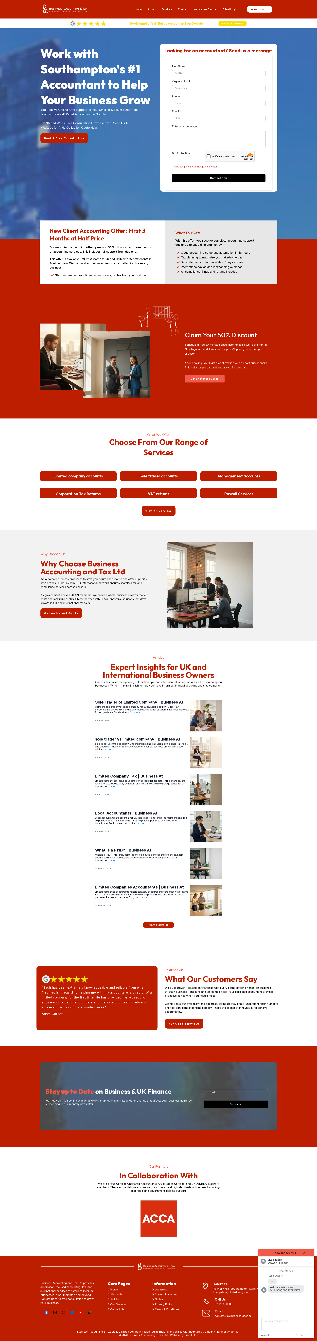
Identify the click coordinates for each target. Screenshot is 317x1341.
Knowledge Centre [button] (205, 9)
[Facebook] (46, 1312)
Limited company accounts (78, 475)
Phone (176, 96)
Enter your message (184, 126)
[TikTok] (89, 1312)
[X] (63, 1312)
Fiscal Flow (192, 1335)
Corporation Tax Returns (78, 493)
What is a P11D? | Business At (123, 850)
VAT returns (158, 493)
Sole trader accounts (158, 475)
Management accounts (239, 475)
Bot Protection (181, 153)
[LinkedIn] (72, 1312)
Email (176, 111)
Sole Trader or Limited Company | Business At (139, 702)
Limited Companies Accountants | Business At (139, 887)
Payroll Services (238, 493)
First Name (180, 66)
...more (136, 712)
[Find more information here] (286, 1294)
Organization (181, 81)
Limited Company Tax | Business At (129, 776)
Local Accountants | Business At (126, 813)
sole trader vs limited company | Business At (137, 739)
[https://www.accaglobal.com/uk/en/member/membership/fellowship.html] (158, 1218)
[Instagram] (55, 1312)
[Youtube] (80, 1312)
